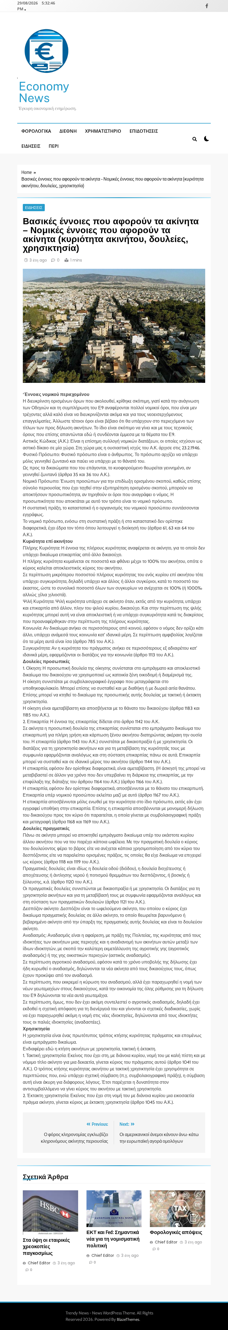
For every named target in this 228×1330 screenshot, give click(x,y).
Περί (54, 146)
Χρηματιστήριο (103, 131)
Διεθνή (68, 131)
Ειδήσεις (30, 146)
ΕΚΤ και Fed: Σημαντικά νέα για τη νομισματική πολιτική (113, 1238)
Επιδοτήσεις (144, 131)
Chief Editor (39, 1263)
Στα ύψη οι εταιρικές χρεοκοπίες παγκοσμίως (46, 1246)
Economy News (44, 92)
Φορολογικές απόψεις (176, 1232)
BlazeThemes (128, 1319)
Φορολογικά (36, 131)
